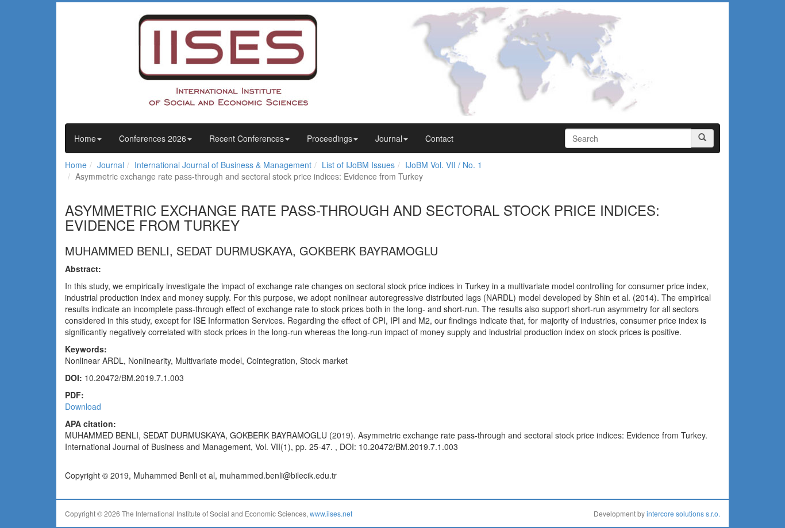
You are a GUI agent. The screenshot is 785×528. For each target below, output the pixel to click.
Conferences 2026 (152, 138)
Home (85, 138)
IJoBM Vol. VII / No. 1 (443, 164)
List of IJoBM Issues (358, 164)
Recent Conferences (246, 138)
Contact (439, 138)
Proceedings (329, 138)
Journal (388, 138)
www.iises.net (331, 513)
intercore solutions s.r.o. (683, 513)
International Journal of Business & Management (222, 164)
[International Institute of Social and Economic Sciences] (206, 59)
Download (83, 406)
